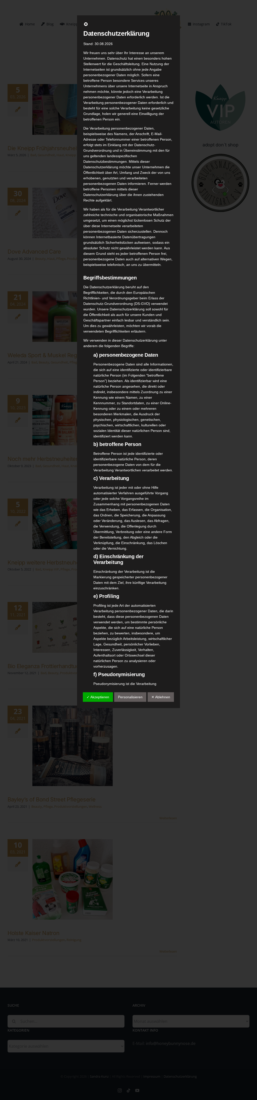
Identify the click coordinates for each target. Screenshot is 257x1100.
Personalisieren (130, 697)
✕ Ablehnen (160, 697)
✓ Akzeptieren (98, 697)
